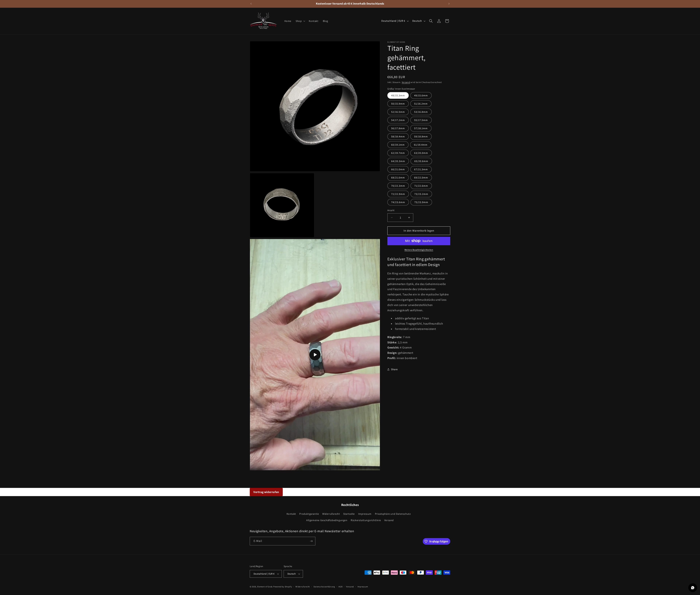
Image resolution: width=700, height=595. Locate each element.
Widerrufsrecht (331, 513)
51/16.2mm (421, 103)
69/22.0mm (421, 177)
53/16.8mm (421, 111)
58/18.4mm (398, 136)
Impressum (365, 513)
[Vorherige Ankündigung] (251, 3)
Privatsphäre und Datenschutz (393, 513)
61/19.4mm (420, 144)
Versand (406, 82)
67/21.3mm (421, 169)
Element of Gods (265, 586)
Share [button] (394, 369)
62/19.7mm (398, 153)
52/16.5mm (398, 111)
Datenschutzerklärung (324, 586)
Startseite (349, 513)
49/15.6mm (421, 95)
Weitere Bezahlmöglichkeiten (419, 249)
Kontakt (291, 513)
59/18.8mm (421, 136)
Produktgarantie (309, 513)
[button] (300, 21)
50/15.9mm (398, 103)
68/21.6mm (398, 177)
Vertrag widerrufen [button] (266, 492)
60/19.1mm (398, 144)
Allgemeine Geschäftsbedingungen (326, 520)
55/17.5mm (421, 120)
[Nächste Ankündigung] (449, 3)
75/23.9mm (421, 202)
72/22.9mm (398, 194)
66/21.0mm (398, 169)
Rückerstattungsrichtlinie (366, 520)
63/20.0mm (421, 153)
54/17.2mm (398, 120)
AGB (340, 586)
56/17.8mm (398, 128)
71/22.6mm (421, 185)
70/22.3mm (398, 185)
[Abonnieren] (311, 541)
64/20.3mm (398, 161)
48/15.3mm (398, 95)
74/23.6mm (398, 202)
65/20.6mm (421, 161)
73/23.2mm (421, 194)
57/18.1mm (421, 128)
